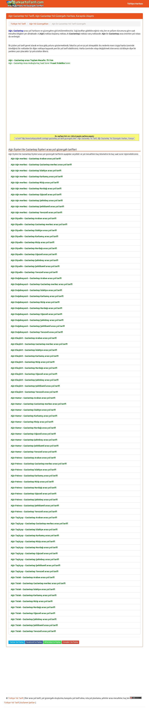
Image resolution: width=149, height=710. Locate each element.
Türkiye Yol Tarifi (15, 698)
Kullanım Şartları (28, 702)
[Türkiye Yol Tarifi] (25, 3)
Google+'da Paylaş (70, 642)
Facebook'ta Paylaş (34, 642)
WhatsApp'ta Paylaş (52, 642)
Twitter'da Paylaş (17, 642)
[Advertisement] (74, 670)
